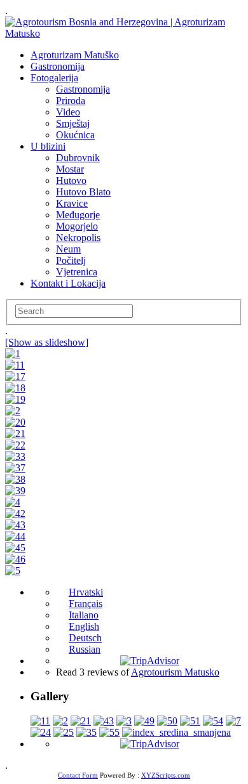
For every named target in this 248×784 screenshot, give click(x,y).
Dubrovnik (78, 157)
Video (68, 112)
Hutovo (71, 180)
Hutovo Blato (83, 191)
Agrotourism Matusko (175, 672)
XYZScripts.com (165, 775)
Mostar (70, 169)
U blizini (48, 146)
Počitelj (71, 260)
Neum (68, 249)
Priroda (70, 100)
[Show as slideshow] (46, 342)
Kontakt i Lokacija (68, 283)
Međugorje (78, 214)
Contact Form (78, 775)
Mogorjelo (77, 226)
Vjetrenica (76, 271)
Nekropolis (78, 237)
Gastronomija (58, 66)
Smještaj (73, 123)
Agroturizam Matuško (75, 54)
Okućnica (75, 134)
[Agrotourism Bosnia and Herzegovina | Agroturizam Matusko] (124, 33)
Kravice (72, 203)
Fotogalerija (54, 77)
